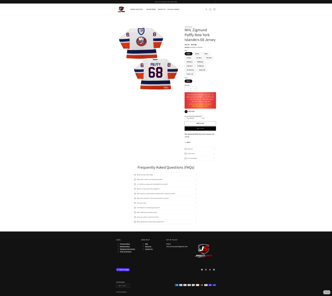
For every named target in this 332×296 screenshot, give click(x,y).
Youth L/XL (190, 74)
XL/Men (188, 58)
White (188, 81)
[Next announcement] (215, 1)
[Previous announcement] (117, 1)
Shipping (187, 47)
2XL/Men (199, 58)
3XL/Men (209, 58)
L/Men (206, 54)
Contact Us (149, 249)
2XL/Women (190, 70)
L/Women (189, 66)
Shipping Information (127, 249)
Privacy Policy (125, 244)
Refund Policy (125, 246)
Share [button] (188, 142)
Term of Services (125, 252)
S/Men (188, 54)
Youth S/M (202, 70)
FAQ (146, 244)
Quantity (187, 85)
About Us (148, 246)
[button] (137, 9)
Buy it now (200, 128)
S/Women (189, 62)
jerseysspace (123, 292)
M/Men (197, 54)
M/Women (200, 62)
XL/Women (200, 66)
